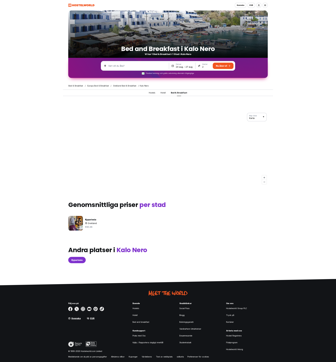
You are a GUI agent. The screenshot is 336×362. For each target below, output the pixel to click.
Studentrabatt (185, 342)
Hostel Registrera (234, 336)
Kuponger (133, 357)
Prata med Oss (139, 336)
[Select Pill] (258, 5)
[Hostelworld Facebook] (70, 309)
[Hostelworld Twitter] (77, 309)
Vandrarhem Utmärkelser (190, 329)
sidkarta (180, 357)
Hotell (135, 315)
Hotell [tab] (163, 93)
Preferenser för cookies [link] (198, 357)
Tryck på (230, 315)
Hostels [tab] (152, 93)
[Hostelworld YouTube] (89, 309)
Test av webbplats (164, 357)
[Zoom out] (264, 182)
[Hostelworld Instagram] (83, 309)
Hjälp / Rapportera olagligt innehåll (148, 342)
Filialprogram (231, 342)
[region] (168, 148)
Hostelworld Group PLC (236, 308)
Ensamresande (185, 336)
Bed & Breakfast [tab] (179, 93)
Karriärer (230, 322)
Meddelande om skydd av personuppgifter (87, 357)
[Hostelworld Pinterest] (95, 309)
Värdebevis (147, 357)
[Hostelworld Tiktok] (102, 309)
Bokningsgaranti (186, 322)
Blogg (182, 315)
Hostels (136, 308)
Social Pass (184, 308)
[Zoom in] (264, 177)
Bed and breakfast (141, 322)
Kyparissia (77, 260)
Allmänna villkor (118, 357)
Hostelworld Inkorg (234, 349)
